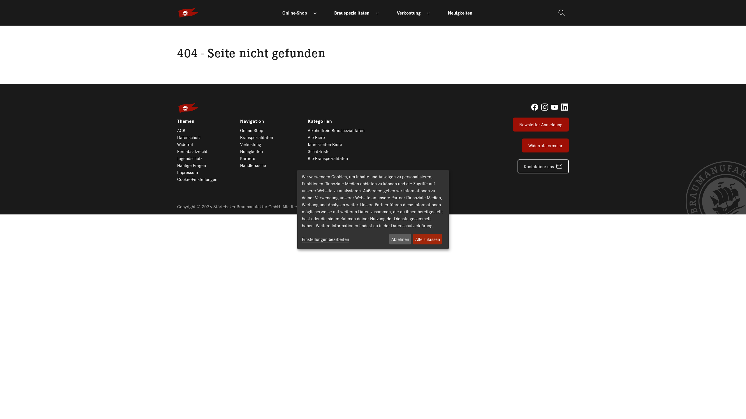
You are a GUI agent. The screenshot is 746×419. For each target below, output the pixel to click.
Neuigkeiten (251, 151)
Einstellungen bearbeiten (325, 239)
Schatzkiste (319, 151)
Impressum (187, 172)
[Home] (180, 32)
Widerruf (185, 144)
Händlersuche (253, 165)
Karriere (247, 158)
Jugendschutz (189, 158)
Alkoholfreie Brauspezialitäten (336, 130)
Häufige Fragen (191, 165)
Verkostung (250, 144)
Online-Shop (251, 130)
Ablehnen (400, 239)
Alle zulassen (427, 239)
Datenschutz (188, 137)
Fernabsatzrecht (192, 151)
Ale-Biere (316, 137)
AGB (181, 130)
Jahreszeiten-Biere (325, 144)
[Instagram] (544, 107)
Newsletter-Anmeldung (540, 124)
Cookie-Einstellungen (197, 179)
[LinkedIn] (564, 107)
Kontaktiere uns (539, 166)
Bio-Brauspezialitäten (328, 158)
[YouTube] (554, 107)
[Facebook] (534, 107)
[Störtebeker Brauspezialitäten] (188, 13)
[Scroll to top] (731, 404)
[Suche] (562, 13)
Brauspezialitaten (256, 137)
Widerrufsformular (545, 145)
